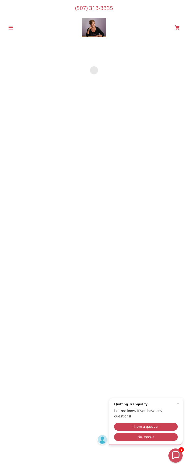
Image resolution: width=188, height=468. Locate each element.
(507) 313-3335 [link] (94, 7)
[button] (19, 27)
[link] (94, 27)
